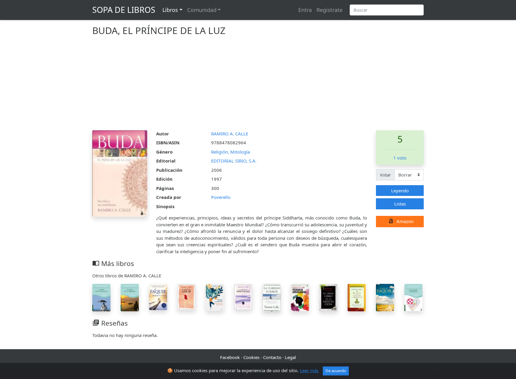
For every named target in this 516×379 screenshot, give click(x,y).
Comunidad (201, 9)
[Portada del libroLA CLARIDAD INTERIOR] (271, 297)
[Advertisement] (258, 85)
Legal (290, 357)
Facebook (230, 357)
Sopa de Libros (123, 9)
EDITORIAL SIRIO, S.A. (234, 161)
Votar (385, 175)
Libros (170, 9)
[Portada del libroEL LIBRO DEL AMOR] (186, 296)
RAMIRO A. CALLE (229, 134)
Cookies (251, 357)
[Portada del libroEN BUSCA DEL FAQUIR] (385, 297)
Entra (305, 9)
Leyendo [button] (400, 191)
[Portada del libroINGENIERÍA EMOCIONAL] (413, 297)
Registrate (330, 9)
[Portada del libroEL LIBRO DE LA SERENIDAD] (243, 296)
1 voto (399, 158)
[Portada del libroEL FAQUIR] (158, 296)
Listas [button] (400, 204)
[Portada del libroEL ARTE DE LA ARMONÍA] (130, 297)
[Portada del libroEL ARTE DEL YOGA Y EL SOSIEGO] (357, 297)
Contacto (272, 357)
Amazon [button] (404, 221)
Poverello (221, 197)
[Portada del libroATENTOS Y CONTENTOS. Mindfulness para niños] (215, 297)
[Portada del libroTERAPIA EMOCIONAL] (300, 297)
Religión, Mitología (230, 152)
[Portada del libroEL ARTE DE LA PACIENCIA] (101, 297)
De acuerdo (335, 370)
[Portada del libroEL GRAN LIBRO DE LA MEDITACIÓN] (328, 297)
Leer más (309, 370)
